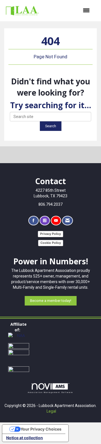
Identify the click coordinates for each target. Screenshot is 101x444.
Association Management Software (51, 392)
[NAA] (18, 337)
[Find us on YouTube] (56, 221)
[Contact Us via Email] (67, 221)
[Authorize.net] (18, 368)
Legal (51, 411)
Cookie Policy (50, 243)
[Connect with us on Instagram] (45, 221)
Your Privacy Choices (40, 429)
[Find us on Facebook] (33, 221)
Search (50, 126)
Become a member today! (50, 301)
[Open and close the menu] (68, 10)
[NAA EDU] (18, 357)
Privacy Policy (50, 234)
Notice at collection (24, 437)
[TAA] (18, 345)
